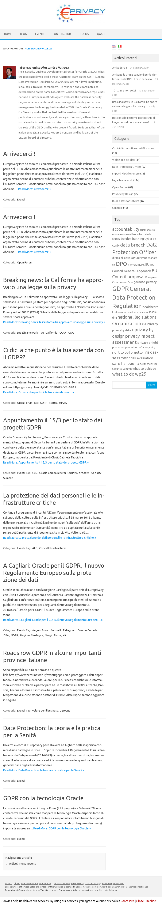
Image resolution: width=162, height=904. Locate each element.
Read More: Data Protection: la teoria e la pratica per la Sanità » (43, 770)
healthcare (150, 307)
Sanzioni (117, 207)
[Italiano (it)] (120, 46)
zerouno (65, 710)
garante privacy (145, 282)
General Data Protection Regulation (133, 297)
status (53, 402)
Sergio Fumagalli (55, 635)
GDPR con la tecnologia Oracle (43, 798)
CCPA (62, 332)
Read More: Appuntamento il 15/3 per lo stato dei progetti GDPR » (46, 462)
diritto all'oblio (121, 257)
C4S (34, 472)
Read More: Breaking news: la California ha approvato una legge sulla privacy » (54, 322)
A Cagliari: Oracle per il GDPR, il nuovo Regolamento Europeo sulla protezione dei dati (53, 572)
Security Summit (122, 368)
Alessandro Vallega (38, 48)
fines (130, 282)
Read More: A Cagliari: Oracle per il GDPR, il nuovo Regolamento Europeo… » (53, 620)
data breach (133, 244)
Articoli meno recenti (20, 863)
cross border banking (128, 238)
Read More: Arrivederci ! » (34, 189)
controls (147, 234)
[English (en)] (114, 46)
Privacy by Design (122, 193)
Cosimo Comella (87, 630)
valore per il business (45, 710)
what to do (123, 373)
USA (71, 332)
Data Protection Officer (126, 166)
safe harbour (124, 363)
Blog (23, 34)
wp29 (140, 373)
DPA (6, 635)
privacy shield (147, 342)
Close (140, 901)
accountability (125, 229)
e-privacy (132, 265)
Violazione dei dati (123, 159)
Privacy (152, 324)
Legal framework (27, 332)
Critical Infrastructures (52, 548)
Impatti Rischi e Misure (126, 173)
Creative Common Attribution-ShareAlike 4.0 (105, 887)
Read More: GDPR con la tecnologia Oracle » (62, 828)
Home (8, 34)
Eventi (39, 34)
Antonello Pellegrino (63, 630)
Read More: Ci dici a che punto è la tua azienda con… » (38, 392)
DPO (121, 264)
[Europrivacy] (81, 22)
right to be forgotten (128, 352)
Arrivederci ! (19, 153)
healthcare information (124, 312)
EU (147, 264)
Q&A (100, 34)
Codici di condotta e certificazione (133, 148)
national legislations (137, 317)
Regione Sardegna (31, 635)
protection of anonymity (140, 347)
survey (63, 402)
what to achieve (144, 368)
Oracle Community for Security (58, 472)
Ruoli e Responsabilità (125, 200)
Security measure (147, 363)
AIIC (34, 548)
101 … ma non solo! (124, 90)
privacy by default (123, 330)
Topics (84, 34)
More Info (128, 901)
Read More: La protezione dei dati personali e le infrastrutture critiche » (49, 537)
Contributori (62, 34)
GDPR (43, 402)
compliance (146, 230)
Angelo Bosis (40, 630)
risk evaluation (142, 358)
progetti (84, 472)
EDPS (141, 264)
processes (118, 347)
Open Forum (24, 262)
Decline (151, 901)
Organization (126, 323)
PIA (144, 324)
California (51, 332)
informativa (142, 312)
